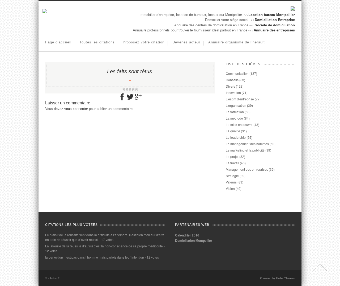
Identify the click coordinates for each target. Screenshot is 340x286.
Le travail (232, 163)
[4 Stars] (133, 89)
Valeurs (231, 182)
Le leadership (236, 137)
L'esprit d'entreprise (240, 99)
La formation (235, 111)
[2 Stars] (127, 89)
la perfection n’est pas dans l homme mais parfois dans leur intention (94, 257)
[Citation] (44, 11)
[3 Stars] (130, 89)
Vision (230, 188)
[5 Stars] (136, 89)
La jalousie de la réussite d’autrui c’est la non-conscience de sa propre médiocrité (104, 246)
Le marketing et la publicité (245, 150)
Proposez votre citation (143, 41)
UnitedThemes (285, 278)
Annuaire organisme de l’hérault (236, 41)
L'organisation (236, 105)
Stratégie (232, 175)
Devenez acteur (186, 41)
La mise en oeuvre (239, 124)
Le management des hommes (247, 143)
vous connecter (76, 108)
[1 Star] (123, 89)
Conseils (232, 79)
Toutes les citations (97, 41)
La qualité (233, 131)
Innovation (233, 92)
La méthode (234, 118)
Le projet (232, 156)
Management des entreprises (247, 169)
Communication (237, 73)
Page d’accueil (58, 41)
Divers (230, 86)
